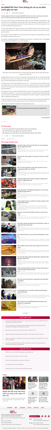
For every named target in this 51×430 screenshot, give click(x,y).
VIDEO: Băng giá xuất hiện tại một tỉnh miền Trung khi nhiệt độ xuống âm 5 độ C (43, 386)
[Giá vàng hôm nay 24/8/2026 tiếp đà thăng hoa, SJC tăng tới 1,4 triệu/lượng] (8, 306)
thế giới (13, 360)
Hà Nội (30, 419)
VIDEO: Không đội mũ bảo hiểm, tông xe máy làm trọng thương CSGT (32, 400)
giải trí (20, 368)
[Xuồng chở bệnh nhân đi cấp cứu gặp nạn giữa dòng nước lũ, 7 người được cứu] (8, 183)
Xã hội (29, 407)
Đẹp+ (16, 407)
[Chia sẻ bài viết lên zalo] (5, 13)
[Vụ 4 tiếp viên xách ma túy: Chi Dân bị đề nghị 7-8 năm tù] (8, 239)
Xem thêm (25, 313)
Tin (17, 106)
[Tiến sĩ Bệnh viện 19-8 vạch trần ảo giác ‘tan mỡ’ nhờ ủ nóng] (8, 250)
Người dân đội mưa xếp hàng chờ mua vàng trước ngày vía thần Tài (14, 393)
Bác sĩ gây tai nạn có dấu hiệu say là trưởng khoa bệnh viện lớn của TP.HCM (21, 133)
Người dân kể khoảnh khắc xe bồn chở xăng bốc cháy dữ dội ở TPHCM (32, 386)
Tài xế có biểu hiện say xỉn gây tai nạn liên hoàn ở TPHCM (17, 131)
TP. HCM (31, 422)
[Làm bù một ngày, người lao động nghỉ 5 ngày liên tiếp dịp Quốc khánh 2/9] (8, 261)
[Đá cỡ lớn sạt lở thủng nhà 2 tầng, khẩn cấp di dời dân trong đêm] (8, 283)
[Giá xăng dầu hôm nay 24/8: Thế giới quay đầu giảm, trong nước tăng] (8, 295)
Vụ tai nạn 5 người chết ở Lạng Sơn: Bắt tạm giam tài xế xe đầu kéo (19, 129)
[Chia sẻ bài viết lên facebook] (2, 13)
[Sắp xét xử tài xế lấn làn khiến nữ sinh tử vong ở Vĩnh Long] (8, 216)
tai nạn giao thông (11, 138)
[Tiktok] (49, 416)
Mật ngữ (36, 407)
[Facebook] (42, 416)
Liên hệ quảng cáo (34, 416)
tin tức (12, 352)
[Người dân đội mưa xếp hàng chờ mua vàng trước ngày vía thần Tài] (14, 383)
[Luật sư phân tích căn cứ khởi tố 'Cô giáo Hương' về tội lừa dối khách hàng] (8, 205)
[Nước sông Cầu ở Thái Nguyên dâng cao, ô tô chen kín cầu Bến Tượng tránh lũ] (8, 194)
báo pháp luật (11, 364)
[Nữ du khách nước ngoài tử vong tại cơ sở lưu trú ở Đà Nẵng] (8, 161)
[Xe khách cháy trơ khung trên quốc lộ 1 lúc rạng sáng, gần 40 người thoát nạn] (8, 149)
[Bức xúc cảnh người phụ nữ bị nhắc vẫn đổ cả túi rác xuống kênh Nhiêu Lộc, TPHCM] (8, 172)
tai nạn (29, 20)
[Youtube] (46, 416)
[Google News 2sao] (18, 13)
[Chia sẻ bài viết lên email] (7, 13)
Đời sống (22, 407)
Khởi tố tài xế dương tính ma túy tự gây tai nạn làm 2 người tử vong (31, 108)
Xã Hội (2, 4)
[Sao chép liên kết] (10, 13)
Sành (42, 407)
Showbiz (9, 407)
